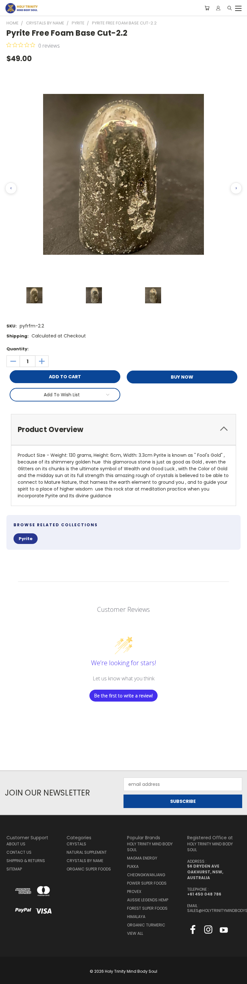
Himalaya (136, 916)
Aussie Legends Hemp (147, 900)
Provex (134, 891)
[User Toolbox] (218, 8)
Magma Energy (142, 858)
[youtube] (223, 931)
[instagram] (208, 931)
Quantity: (17, 349)
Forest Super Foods (147, 908)
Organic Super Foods (89, 869)
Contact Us (19, 852)
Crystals (76, 844)
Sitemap (14, 869)
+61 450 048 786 (204, 894)
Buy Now (182, 377)
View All (135, 933)
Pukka (133, 866)
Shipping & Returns (25, 860)
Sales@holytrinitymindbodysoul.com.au (214, 910)
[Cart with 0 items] (207, 8)
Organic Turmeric (146, 925)
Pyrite (25, 539)
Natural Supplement (87, 852)
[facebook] (192, 931)
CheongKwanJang (146, 875)
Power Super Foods (147, 883)
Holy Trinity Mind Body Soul (150, 846)
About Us (15, 844)
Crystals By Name (85, 860)
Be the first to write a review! (123, 696)
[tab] (123, 429)
